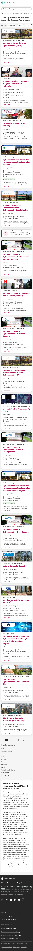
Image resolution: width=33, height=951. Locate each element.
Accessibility (24, 947)
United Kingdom (6, 751)
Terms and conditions (7, 947)
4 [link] (16, 740)
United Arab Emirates (8, 770)
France (3, 762)
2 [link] (9, 740)
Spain (3, 756)
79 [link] (26, 740)
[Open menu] (30, 2)
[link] (30, 740)
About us (3, 912)
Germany (4, 765)
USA (2, 748)
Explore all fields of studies (8, 928)
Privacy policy (16, 947)
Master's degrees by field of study (10, 932)
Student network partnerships (9, 919)
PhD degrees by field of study (9, 938)
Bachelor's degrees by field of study (11, 935)
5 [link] (19, 740)
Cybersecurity (11, 25)
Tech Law (20, 25)
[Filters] (30, 25)
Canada (3, 759)
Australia (4, 754)
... (23, 740)
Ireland (3, 767)
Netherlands (5, 773)
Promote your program (7, 916)
